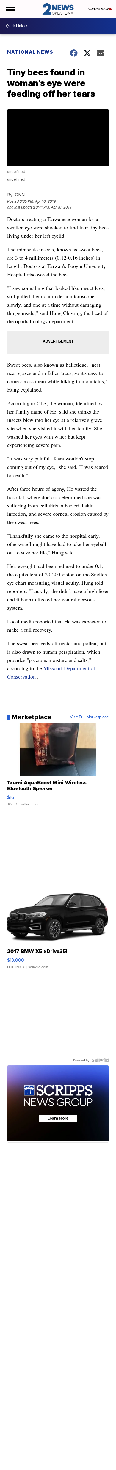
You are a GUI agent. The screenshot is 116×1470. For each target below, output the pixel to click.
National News (30, 52)
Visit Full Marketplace (89, 717)
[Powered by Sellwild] (100, 1060)
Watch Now (98, 9)
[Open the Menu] (9, 8)
